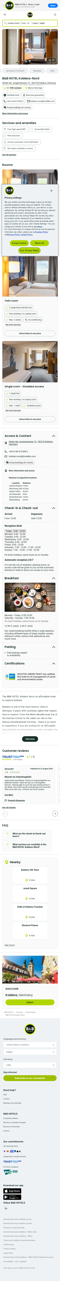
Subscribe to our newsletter (30, 1078)
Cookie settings (9, 1249)
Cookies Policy (41, 232)
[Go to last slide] (5, 276)
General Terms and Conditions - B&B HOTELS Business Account (28, 1257)
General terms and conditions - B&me (17, 1236)
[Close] (3, 5)
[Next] (55, 813)
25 (53, 60)
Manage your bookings (12, 1103)
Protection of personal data (13, 1228)
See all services (9, 155)
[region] (30, 220)
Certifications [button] (15, 663)
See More (9, 795)
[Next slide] (55, 276)
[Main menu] (4, 14)
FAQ (5, 1095)
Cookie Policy (27, 234)
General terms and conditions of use (17, 1219)
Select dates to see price (30, 333)
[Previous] (5, 813)
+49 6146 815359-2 (15, 101)
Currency (7, 1059)
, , (29, 83)
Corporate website (10, 1118)
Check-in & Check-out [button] (21, 508)
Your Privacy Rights (29, 250)
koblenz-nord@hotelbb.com (43, 101)
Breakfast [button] (12, 578)
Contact (6, 1099)
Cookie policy (8, 1244)
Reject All (39, 243)
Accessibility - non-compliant (14, 1261)
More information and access (15, 113)
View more (30, 739)
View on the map (35, 88)
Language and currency (14, 1039)
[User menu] (55, 14)
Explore (30, 1002)
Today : (15, 531)
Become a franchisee (11, 1127)
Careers (6, 1131)
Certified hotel (13, 95)
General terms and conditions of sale (17, 1223)
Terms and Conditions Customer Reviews (19, 1240)
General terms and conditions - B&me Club (19, 1232)
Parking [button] (10, 647)
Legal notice (8, 1253)
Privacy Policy (14, 234)
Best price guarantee (35, 95)
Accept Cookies (19, 243)
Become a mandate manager (14, 1122)
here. (40, 226)
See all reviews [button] (9, 807)
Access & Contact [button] (18, 436)
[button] (28, 784)
